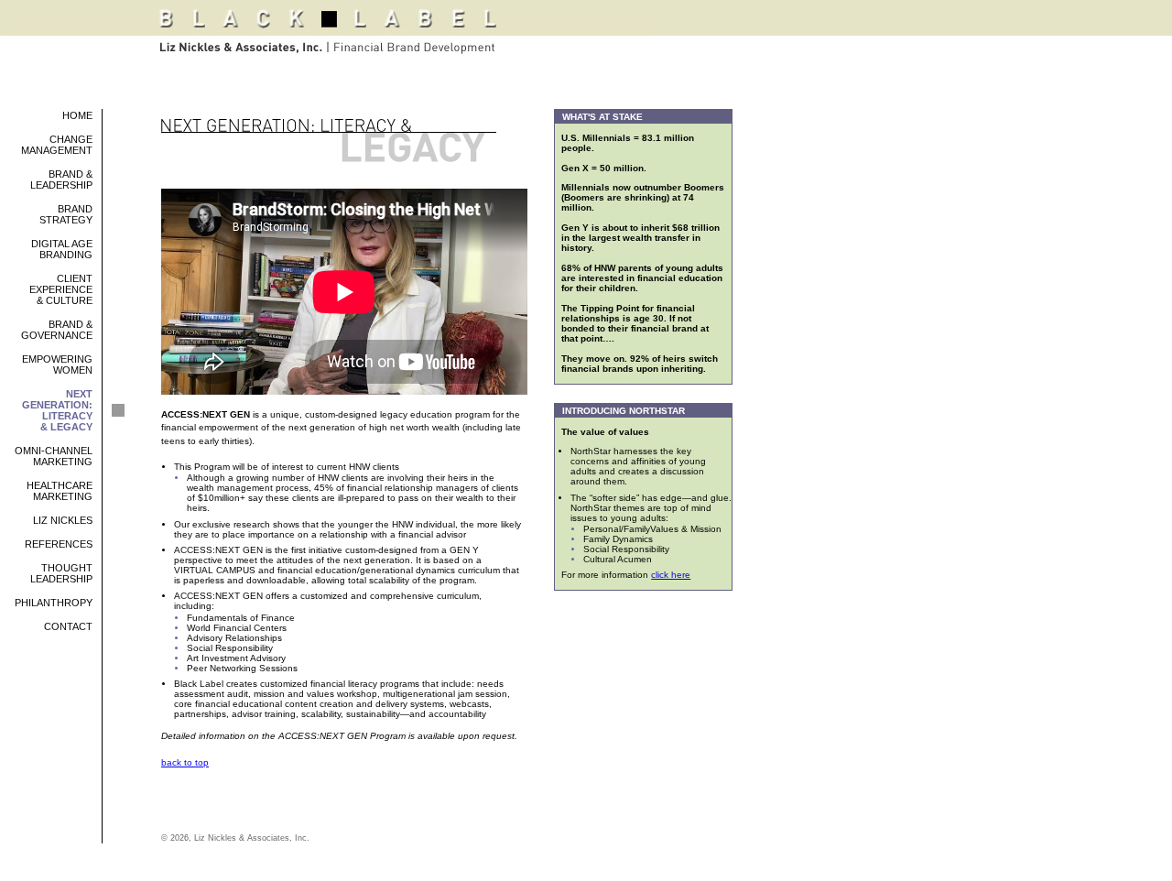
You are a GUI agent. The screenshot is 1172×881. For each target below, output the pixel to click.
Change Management (56, 145)
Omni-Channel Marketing (53, 456)
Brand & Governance (56, 330)
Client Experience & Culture (60, 289)
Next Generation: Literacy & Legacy (57, 410)
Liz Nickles (62, 520)
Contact (68, 626)
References (58, 543)
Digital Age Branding (61, 249)
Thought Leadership (61, 573)
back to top (185, 762)
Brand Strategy (65, 214)
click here (670, 575)
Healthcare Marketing (59, 491)
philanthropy (53, 602)
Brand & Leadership (61, 179)
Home (77, 115)
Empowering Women (57, 364)
